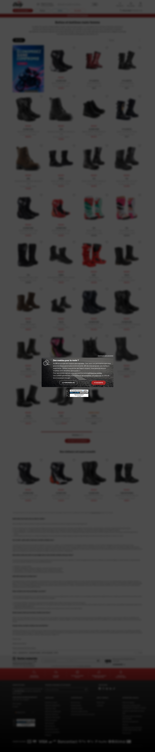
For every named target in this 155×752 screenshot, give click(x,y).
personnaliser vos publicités (91, 375)
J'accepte (99, 382)
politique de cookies (94, 373)
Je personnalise (68, 382)
